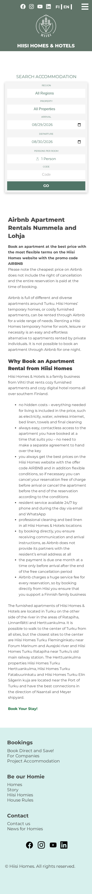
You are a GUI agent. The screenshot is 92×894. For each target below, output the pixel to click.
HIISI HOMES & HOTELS (46, 45)
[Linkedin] (48, 7)
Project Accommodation (33, 761)
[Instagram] (31, 7)
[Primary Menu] (85, 6)
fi (58, 6)
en (66, 6)
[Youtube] (40, 7)
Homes (14, 784)
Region (46, 85)
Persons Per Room (46, 151)
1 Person (48, 159)
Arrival (46, 117)
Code (46, 167)
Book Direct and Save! (30, 750)
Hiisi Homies (20, 794)
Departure (46, 134)
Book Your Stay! (23, 709)
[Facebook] (23, 7)
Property (46, 101)
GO (46, 186)
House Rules (20, 800)
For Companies (23, 755)
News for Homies (25, 828)
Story (12, 789)
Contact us (18, 823)
